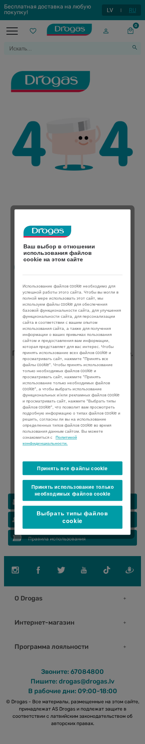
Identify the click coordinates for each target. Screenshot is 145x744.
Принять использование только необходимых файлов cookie (72, 490)
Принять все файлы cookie (72, 468)
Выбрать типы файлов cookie (72, 517)
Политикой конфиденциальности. (50, 440)
